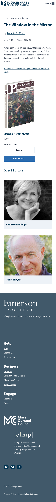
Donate (7, 403)
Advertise (8, 371)
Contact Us (8, 352)
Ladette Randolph (16, 225)
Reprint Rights (10, 384)
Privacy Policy (10, 494)
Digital (19, 149)
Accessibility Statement (28, 494)
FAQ (6, 348)
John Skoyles (14, 280)
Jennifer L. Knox (16, 33)
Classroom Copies (11, 380)
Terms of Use (9, 357)
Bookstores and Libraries (14, 375)
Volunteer (8, 398)
